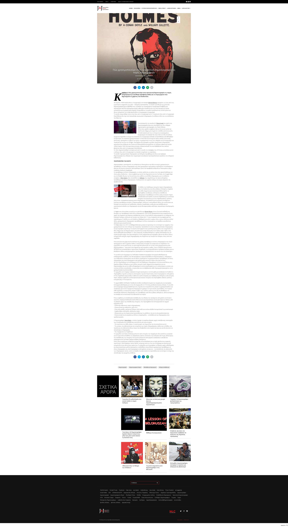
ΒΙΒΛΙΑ (178, 8)
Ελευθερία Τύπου (130, 495)
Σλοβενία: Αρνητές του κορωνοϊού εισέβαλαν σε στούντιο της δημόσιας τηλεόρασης (178, 433)
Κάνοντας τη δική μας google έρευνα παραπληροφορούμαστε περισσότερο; (155, 401)
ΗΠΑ (101, 497)
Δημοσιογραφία (104, 495)
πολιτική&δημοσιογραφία (165, 500)
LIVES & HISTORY (186, 8)
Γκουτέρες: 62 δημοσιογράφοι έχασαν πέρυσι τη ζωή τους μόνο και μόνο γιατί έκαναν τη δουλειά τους (132, 434)
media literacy (144, 490)
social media (103, 492)
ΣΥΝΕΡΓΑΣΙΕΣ (113, 1)
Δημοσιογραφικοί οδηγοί (117, 495)
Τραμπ (179, 497)
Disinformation (104, 490)
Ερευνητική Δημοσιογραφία (180, 495)
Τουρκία (173, 497)
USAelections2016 (117, 492)
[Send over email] (147, 87)
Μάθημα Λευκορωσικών (154, 433)
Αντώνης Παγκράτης (142, 492)
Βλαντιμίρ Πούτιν (154, 492)
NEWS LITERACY (162, 8)
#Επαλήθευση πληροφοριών (150, 367)
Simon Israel (159, 123)
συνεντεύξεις (177, 500)
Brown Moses (148, 211)
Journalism (136, 490)
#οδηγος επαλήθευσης (164, 367)
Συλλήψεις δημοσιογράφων (162, 497)
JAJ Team (139, 78)
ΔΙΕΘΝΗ (131, 8)
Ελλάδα (139, 495)
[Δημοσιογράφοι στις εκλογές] (178, 21)
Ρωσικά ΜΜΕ (136, 497)
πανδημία (142, 500)
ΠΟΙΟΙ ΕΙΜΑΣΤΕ (100, 1)
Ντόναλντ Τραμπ (108, 497)
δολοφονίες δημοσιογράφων (108, 500)
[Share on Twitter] (139, 87)
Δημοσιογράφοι (181, 492)
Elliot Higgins (124, 178)
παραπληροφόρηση (151, 500)
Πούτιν (124, 497)
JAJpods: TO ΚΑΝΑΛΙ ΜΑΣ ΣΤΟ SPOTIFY (125, 1)
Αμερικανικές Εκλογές (129, 492)
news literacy (160, 490)
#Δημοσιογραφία (122, 367)
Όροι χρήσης (179, 519)
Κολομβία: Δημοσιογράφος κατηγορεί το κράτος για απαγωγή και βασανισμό (179, 465)
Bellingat (142, 178)
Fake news (129, 490)
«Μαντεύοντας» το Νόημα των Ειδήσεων (130, 466)
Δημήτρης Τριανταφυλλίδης (168, 492)
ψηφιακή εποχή (126, 502)
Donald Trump (113, 490)
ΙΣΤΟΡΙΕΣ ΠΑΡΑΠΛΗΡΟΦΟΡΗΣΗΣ (149, 8)
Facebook (121, 490)
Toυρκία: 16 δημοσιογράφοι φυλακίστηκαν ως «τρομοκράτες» (179, 401)
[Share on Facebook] (135, 87)
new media (152, 490)
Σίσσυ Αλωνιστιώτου (147, 497)
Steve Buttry (128, 320)
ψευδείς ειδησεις (104, 502)
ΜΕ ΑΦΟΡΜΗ (137, 8)
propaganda (178, 490)
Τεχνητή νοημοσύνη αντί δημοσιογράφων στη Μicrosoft (154, 467)
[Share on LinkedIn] (143, 87)
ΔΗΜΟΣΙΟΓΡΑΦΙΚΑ (171, 8)
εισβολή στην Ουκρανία (124, 500)
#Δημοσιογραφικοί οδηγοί (135, 367)
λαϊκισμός (135, 500)
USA (109, 492)
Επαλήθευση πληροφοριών (163, 495)
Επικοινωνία (186, 519)
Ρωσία (129, 497)
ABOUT (107, 1)
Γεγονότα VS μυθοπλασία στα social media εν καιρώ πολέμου (131, 401)
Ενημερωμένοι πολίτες (148, 495)
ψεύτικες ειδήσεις (115, 502)
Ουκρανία (117, 497)
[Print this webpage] (151, 87)
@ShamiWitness (152, 102)
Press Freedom (169, 490)
